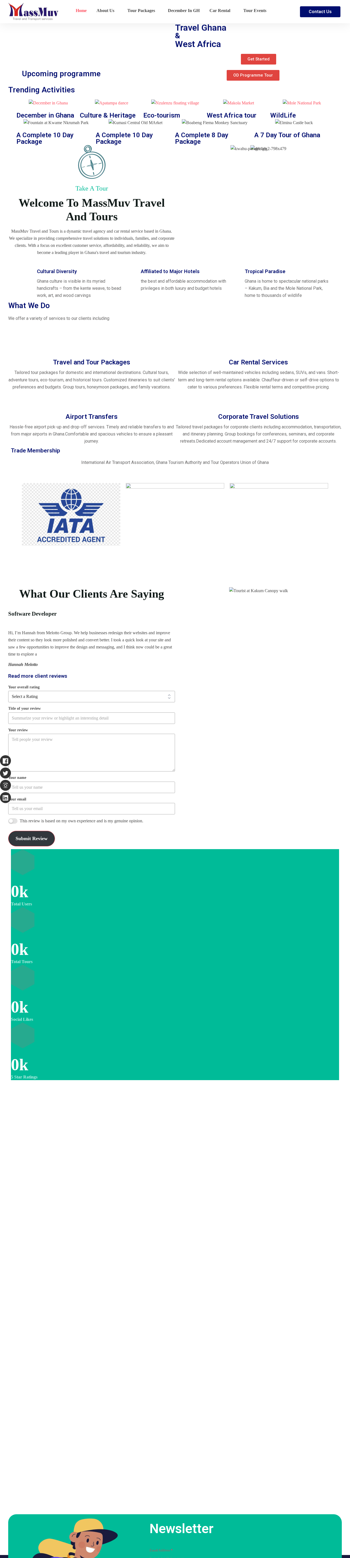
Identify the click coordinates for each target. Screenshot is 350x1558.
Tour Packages (141, 10)
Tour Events (254, 10)
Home (81, 10)
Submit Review (32, 838)
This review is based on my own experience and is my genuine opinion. (81, 821)
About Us (105, 10)
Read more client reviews (37, 676)
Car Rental (219, 10)
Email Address (161, 1550)
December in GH (184, 10)
